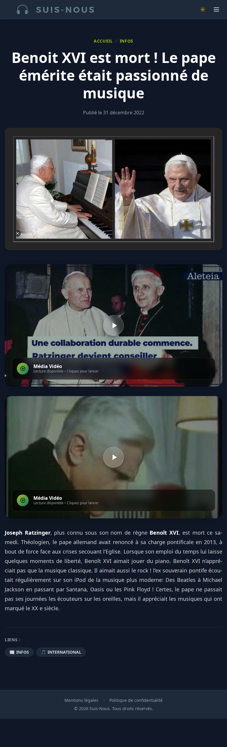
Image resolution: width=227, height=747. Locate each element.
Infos (127, 41)
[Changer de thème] (202, 9)
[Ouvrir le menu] (216, 9)
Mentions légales (81, 700)
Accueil (103, 41)
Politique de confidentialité (136, 700)
